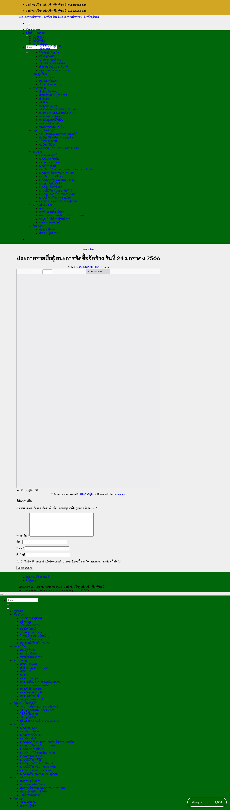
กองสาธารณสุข (48, 105)
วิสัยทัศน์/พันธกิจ (49, 52)
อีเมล (20, 548)
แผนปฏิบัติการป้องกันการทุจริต (57, 194)
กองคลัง (43, 102)
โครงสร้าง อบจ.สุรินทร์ (52, 63)
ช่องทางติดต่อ (47, 229)
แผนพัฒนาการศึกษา (51, 176)
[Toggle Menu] (27, 35)
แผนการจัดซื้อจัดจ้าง (50, 183)
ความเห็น (23, 535)
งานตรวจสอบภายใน (50, 222)
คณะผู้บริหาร (39, 73)
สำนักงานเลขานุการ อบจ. (53, 95)
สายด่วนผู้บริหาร (48, 233)
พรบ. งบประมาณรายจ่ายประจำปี (58, 134)
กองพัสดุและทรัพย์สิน (51, 119)
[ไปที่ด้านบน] (1, 594)
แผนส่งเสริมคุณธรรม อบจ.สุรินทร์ (58, 201)
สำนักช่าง (44, 98)
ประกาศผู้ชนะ (88, 249)
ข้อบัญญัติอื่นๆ (47, 144)
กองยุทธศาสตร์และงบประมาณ (56, 112)
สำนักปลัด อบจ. (48, 91)
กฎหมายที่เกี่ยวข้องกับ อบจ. (54, 70)
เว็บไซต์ (21, 555)
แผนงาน (37, 151)
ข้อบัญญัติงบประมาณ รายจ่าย (56, 137)
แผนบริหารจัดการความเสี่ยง (55, 197)
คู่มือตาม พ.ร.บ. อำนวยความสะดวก (59, 148)
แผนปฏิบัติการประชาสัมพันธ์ (55, 190)
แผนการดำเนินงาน (50, 162)
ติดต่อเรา (37, 226)
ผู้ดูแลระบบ (33, 29)
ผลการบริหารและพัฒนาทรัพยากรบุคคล (61, 215)
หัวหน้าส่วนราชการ (50, 84)
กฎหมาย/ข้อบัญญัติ (43, 130)
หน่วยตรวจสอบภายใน (51, 127)
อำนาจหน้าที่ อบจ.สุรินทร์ (53, 66)
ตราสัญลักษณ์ (47, 56)
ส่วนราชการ (39, 88)
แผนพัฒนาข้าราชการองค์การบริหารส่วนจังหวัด (66, 169)
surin (107, 267)
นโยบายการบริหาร (50, 59)
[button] (28, 23)
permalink (119, 494)
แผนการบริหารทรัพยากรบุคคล (56, 173)
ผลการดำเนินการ (49, 208)
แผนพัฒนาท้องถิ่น (49, 158)
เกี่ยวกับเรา (38, 42)
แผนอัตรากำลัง (47, 165)
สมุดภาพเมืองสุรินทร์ (37, 577)
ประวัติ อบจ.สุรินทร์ (50, 45)
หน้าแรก (37, 38)
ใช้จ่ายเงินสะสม (48, 141)
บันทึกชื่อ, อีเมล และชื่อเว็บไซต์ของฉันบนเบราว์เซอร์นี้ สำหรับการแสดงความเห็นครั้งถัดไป (71, 561)
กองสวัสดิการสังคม (50, 116)
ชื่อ (19, 541)
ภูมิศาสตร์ (44, 49)
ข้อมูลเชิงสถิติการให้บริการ (54, 219)
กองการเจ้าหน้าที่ (49, 123)
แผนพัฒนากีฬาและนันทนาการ (56, 180)
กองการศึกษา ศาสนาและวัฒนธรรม (59, 109)
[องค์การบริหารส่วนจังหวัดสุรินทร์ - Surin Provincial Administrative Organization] (59, 17)
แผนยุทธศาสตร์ (48, 155)
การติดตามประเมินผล (51, 211)
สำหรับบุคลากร (35, 33)
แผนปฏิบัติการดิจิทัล (50, 187)
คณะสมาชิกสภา (48, 81)
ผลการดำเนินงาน (42, 204)
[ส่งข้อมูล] (27, 52)
